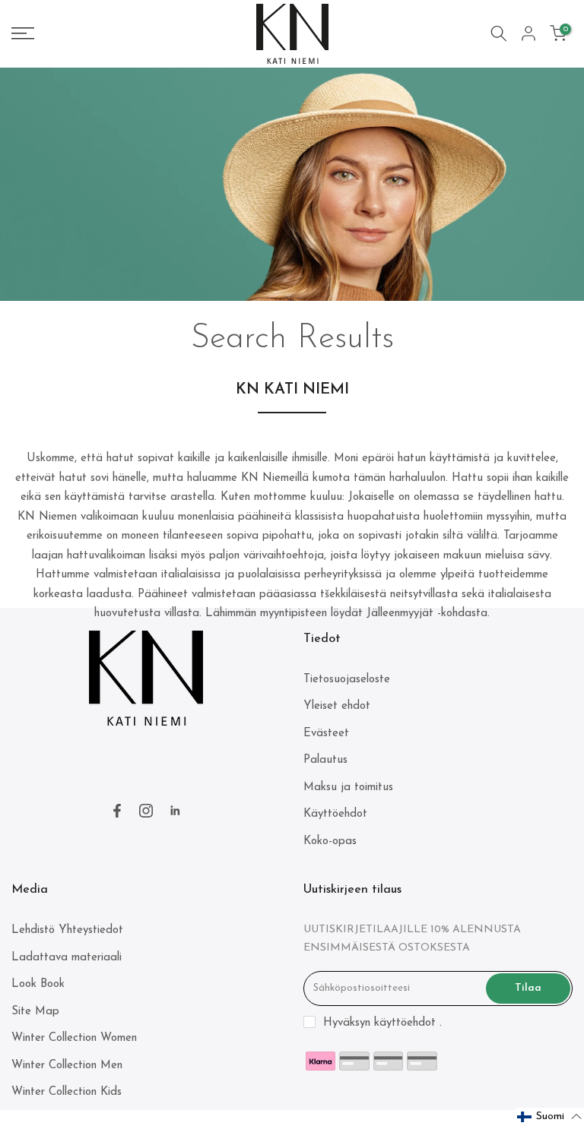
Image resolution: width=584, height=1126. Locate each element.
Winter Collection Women (74, 1038)
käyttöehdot (405, 1023)
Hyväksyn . (382, 1023)
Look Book (38, 984)
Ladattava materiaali (66, 957)
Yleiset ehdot (336, 706)
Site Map (35, 1011)
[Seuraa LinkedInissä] (175, 811)
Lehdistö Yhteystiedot (67, 930)
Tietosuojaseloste (346, 679)
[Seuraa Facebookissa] (117, 811)
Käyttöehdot (335, 814)
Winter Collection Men (66, 1065)
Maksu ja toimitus (348, 787)
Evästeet (326, 733)
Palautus (325, 760)
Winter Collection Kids (66, 1092)
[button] (550, 1117)
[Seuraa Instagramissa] (146, 811)
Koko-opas (330, 841)
